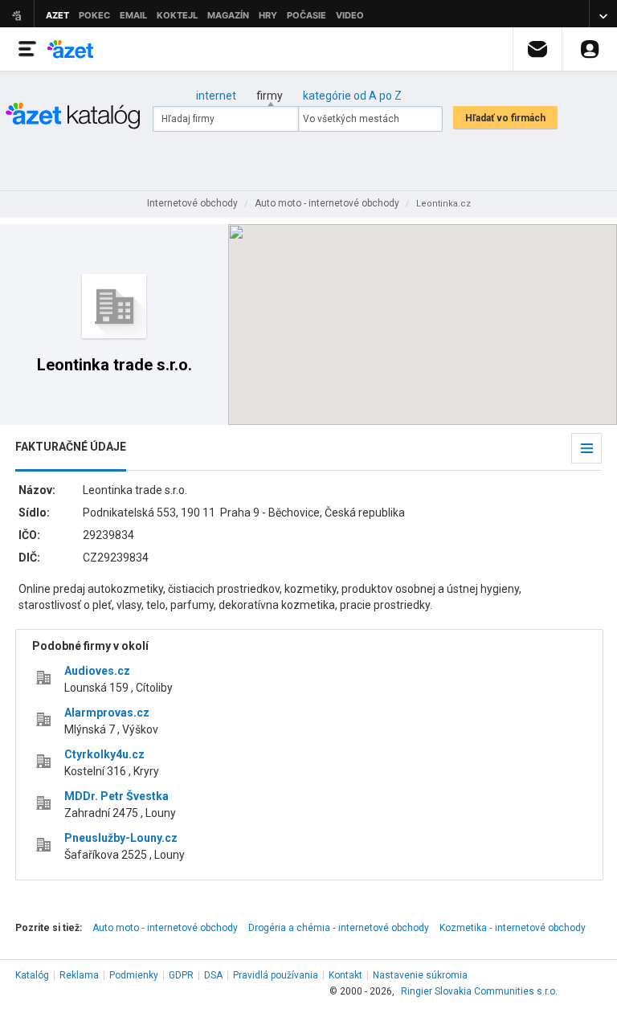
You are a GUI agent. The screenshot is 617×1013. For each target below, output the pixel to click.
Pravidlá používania (275, 975)
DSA (213, 975)
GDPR (181, 975)
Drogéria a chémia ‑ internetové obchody (338, 927)
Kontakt (345, 975)
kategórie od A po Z (352, 95)
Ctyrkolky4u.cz (104, 754)
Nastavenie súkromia (420, 975)
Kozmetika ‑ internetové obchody (512, 927)
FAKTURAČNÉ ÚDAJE (70, 446)
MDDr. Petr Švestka (116, 796)
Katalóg (32, 975)
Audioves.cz (97, 670)
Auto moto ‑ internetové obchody (165, 927)
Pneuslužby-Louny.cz (121, 837)
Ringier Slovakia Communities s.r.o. (479, 991)
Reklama (79, 975)
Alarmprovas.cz (106, 712)
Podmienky (133, 975)
